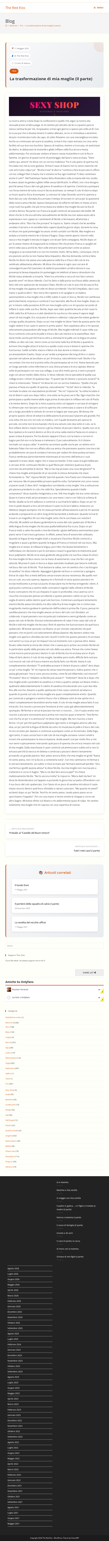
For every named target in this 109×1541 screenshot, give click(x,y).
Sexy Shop (9, 1090)
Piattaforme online (13, 1017)
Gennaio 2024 (14, 1349)
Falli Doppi (9, 1120)
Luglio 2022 (13, 1447)
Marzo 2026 (13, 1295)
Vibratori (9, 1167)
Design (8, 1109)
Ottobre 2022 (14, 1431)
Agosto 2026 (13, 1268)
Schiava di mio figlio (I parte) (70, 1256)
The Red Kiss (15, 7)
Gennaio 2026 (14, 1306)
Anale (7, 1094)
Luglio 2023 (13, 1382)
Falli (7, 1115)
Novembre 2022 (15, 1426)
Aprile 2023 (13, 1398)
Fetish (8, 1125)
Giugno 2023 (13, 1388)
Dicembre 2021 (15, 1485)
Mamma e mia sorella (67, 1190)
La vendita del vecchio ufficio (30, 922)
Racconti (9, 1022)
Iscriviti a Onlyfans (21, 997)
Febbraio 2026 (14, 1301)
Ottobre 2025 (14, 1322)
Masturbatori (11, 1141)
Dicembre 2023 (15, 1355)
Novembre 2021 (15, 1491)
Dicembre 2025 (15, 1311)
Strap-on (9, 1161)
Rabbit (8, 1146)
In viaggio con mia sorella (69, 1198)
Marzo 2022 (13, 1469)
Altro (7, 1027)
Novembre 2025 (15, 1317)
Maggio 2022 (14, 1458)
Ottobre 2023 (14, 1366)
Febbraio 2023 (14, 1409)
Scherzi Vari (10, 1151)
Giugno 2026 (13, 1279)
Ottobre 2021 (14, 1496)
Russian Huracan (20, 989)
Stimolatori (10, 1156)
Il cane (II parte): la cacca (68, 1241)
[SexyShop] (54, 106)
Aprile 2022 (13, 1463)
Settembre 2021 (15, 1502)
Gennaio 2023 (14, 1415)
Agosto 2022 (13, 1442)
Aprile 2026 (13, 1290)
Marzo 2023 (13, 1404)
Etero (7, 1042)
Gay (7, 1047)
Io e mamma (62, 1182)
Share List (88, 972)
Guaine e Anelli (11, 1130)
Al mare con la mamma (68, 1248)
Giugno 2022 (13, 1453)
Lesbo (8, 1052)
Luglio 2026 (13, 1273)
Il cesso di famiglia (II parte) (70, 1225)
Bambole (9, 1099)
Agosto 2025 (13, 1333)
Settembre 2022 (15, 1436)
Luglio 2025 (13, 1339)
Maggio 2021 (14, 1523)
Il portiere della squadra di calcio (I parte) (37, 903)
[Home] (6, 25)
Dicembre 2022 (15, 1420)
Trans (7, 1078)
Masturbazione (11, 1058)
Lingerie (8, 1135)
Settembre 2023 (15, 1371)
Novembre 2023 (15, 1360)
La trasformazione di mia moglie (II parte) (43, 25)
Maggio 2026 (14, 1284)
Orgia (7, 1063)
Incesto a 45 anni (65, 1233)
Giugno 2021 (13, 1518)
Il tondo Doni (22, 885)
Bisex (7, 1032)
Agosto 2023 (13, 1377)
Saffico (8, 1073)
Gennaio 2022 (14, 1480)
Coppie (8, 1037)
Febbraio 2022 (14, 1474)
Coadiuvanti (10, 1104)
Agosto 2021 (13, 1507)
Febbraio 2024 (14, 1344)
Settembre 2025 (15, 1328)
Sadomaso (9, 1068)
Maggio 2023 (14, 1393)
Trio (14, 71)
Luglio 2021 (13, 1512)
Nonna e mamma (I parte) (69, 1217)
